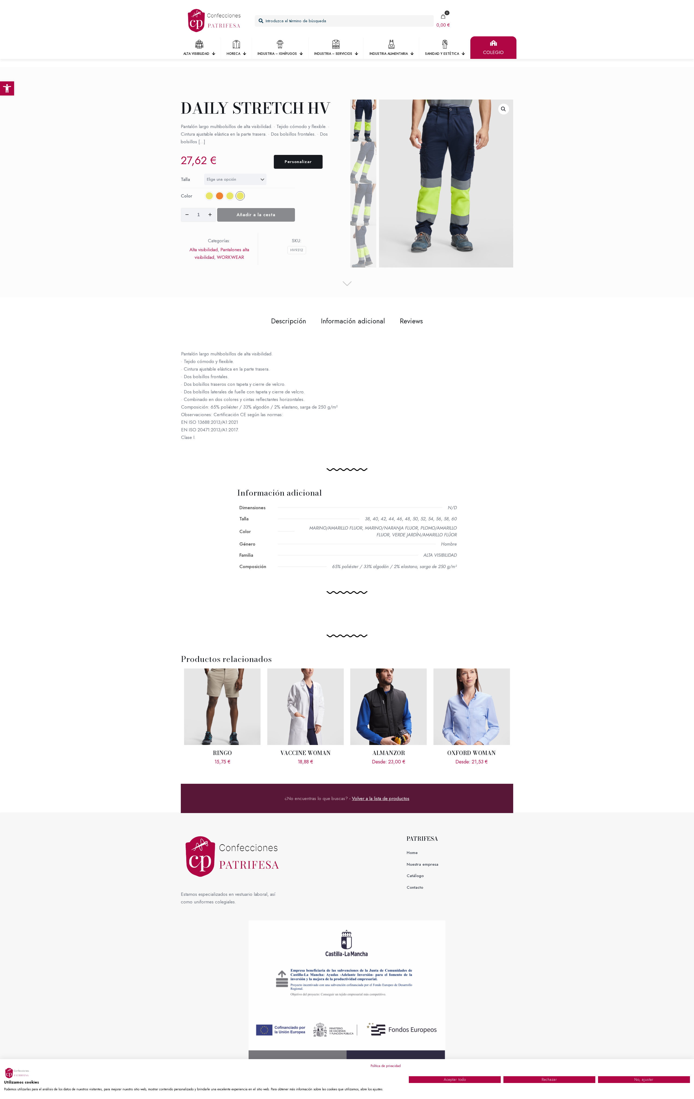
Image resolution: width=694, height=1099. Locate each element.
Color (186, 196)
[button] (7, 88)
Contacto (415, 887)
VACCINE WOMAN (305, 753)
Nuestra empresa (422, 864)
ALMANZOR (388, 753)
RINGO (222, 753)
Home (412, 853)
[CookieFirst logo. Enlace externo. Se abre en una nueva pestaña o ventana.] (17, 1073)
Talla (185, 179)
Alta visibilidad (203, 249)
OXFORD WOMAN (471, 753)
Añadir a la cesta (256, 215)
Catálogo (415, 876)
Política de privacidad (386, 1065)
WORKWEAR (230, 257)
